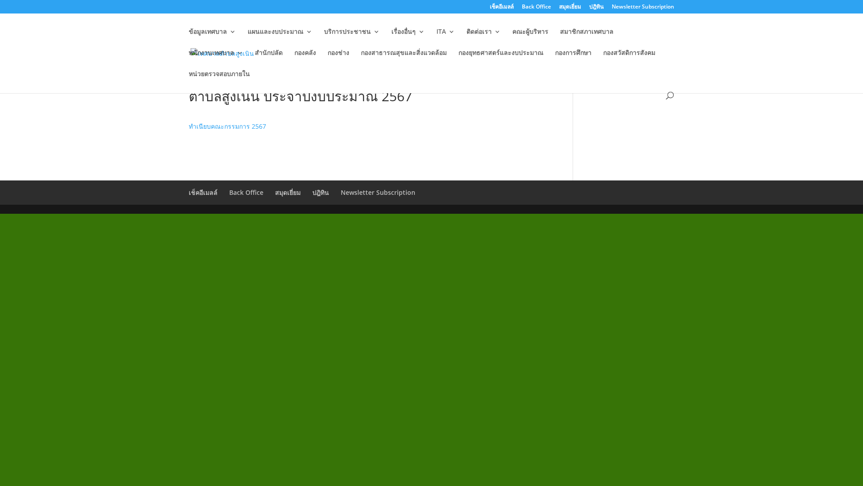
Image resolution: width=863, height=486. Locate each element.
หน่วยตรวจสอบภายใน (219, 74)
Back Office (536, 7)
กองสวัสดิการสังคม (629, 53)
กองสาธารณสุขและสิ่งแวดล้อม (404, 53)
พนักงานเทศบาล (211, 53)
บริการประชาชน (347, 32)
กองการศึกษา (573, 53)
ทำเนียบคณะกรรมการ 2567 (227, 126)
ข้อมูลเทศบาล (208, 32)
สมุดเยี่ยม (570, 7)
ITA (441, 32)
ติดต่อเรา (479, 32)
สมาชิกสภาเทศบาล (587, 32)
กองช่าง (338, 53)
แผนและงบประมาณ (275, 32)
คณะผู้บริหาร (530, 32)
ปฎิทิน (596, 7)
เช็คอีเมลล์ (502, 7)
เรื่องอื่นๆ (403, 32)
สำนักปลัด (269, 53)
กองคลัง (305, 53)
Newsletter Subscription (643, 7)
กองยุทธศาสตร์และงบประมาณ (500, 53)
